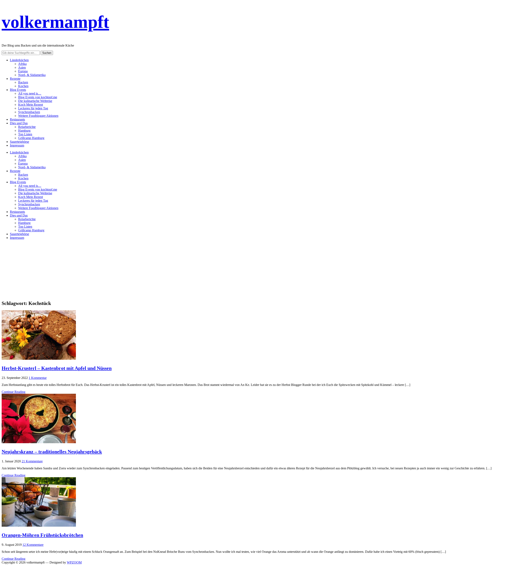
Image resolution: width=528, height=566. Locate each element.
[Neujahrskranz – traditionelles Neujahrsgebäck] (39, 442)
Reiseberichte (27, 127)
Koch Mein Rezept (30, 104)
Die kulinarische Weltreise (35, 101)
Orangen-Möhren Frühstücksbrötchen (42, 535)
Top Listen (25, 134)
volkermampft (55, 22)
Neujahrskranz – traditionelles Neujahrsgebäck (52, 451)
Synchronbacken (29, 112)
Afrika (22, 64)
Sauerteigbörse (19, 141)
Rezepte (15, 78)
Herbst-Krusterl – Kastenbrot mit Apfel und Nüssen (57, 368)
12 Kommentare (33, 544)
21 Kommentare (32, 461)
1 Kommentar (38, 378)
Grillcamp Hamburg (31, 138)
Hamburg (24, 130)
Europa (23, 71)
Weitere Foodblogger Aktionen (38, 115)
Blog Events (18, 89)
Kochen (23, 86)
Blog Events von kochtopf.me (37, 97)
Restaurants (17, 119)
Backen (23, 82)
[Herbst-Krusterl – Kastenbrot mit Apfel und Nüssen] (39, 358)
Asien (22, 67)
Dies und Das (19, 123)
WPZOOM (74, 562)
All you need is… (29, 93)
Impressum (17, 145)
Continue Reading (13, 392)
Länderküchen (19, 60)
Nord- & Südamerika (32, 75)
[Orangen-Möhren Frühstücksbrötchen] (39, 525)
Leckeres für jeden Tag (33, 108)
